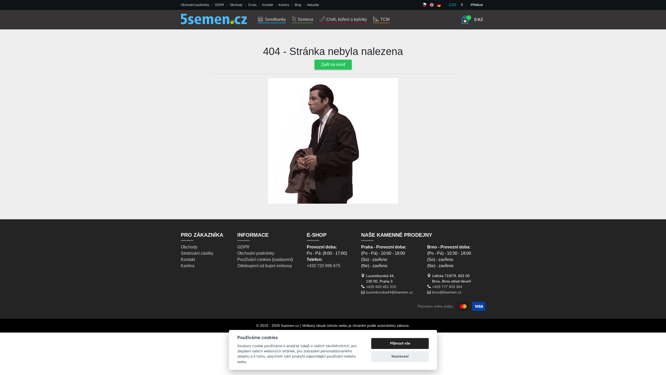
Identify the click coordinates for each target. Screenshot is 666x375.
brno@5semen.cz (446, 292)
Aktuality (313, 5)
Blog (298, 5)
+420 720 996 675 (323, 266)
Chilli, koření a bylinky (346, 19)
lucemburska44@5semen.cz (389, 292)
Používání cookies (254, 259)
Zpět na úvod (333, 64)
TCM (384, 19)
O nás (252, 5)
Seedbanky (275, 19)
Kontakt (267, 5)
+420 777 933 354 (447, 287)
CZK (452, 5)
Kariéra (284, 5)
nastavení (282, 259)
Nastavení (400, 356)
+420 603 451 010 (381, 287)
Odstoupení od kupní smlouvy (264, 266)
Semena (305, 19)
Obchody (236, 5)
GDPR (219, 5)
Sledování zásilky (197, 253)
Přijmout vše (400, 343)
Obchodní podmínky (195, 5)
